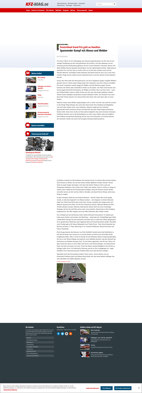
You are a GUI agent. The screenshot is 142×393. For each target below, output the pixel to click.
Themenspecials (82, 10)
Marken (72, 10)
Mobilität (58, 10)
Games (90, 10)
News (28, 10)
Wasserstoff (40, 160)
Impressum (60, 329)
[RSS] (70, 334)
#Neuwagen (69, 5)
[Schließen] (139, 388)
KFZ (37, 4)
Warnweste (30, 342)
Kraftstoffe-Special (37, 162)
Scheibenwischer (31, 351)
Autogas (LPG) (30, 159)
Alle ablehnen (106, 388)
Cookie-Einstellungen (92, 388)
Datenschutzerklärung (10, 390)
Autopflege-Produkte (32, 346)
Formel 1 (65, 56)
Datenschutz (67, 329)
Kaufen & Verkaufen (38, 10)
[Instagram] (66, 334)
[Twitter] (62, 334)
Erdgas (36, 159)
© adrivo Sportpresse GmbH (63, 261)
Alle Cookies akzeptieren (122, 388)
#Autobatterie (61, 5)
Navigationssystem (32, 340)
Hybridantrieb (43, 159)
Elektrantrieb (29, 160)
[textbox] (106, 4)
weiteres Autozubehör (33, 355)
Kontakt (74, 329)
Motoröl (29, 337)
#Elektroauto (77, 5)
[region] (71, 388)
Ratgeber (66, 10)
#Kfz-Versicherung (61, 3)
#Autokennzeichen (72, 3)
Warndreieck (30, 344)
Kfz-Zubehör (50, 10)
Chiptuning (30, 349)
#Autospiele (82, 3)
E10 (52, 157)
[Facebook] (58, 334)
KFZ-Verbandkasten (32, 353)
